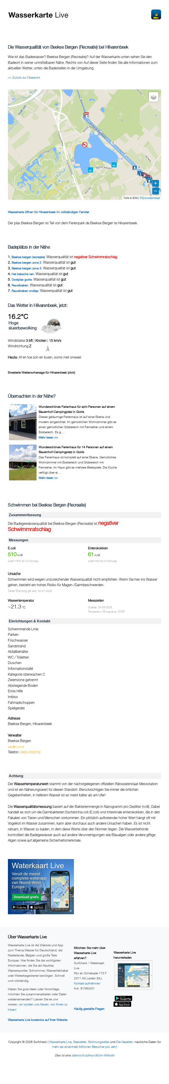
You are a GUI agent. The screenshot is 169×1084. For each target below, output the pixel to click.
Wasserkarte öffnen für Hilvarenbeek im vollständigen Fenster (48, 212)
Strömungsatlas (98, 1042)
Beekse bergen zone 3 (26, 268)
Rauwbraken (20, 285)
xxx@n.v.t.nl (16, 746)
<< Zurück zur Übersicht (24, 77)
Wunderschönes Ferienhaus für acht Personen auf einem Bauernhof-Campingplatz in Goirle (77, 409)
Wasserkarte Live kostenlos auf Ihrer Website (37, 1020)
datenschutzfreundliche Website (93, 1055)
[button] (139, 167)
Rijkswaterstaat (150, 198)
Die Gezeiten (124, 1042)
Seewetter (79, 1042)
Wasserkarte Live (60, 1042)
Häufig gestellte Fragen (89, 1008)
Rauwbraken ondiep (25, 291)
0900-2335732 (30, 752)
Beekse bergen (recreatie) (28, 257)
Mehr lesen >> (48, 437)
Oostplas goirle (22, 279)
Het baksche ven (23, 274)
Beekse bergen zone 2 (26, 262)
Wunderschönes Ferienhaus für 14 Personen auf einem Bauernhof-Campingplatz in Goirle (76, 449)
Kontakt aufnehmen (87, 983)
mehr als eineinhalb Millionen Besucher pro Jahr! (84, 1046)
